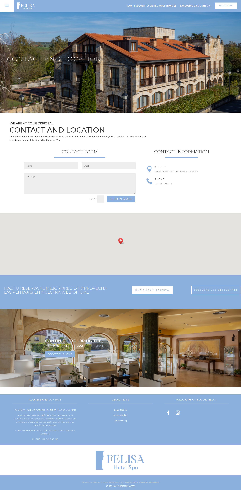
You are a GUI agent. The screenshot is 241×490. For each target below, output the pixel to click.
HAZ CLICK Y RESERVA (152, 290)
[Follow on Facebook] (168, 412)
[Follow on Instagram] (178, 412)
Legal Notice (120, 410)
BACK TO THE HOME (60, 354)
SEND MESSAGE (121, 199)
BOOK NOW (226, 5)
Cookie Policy (120, 420)
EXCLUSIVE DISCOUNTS (194, 5)
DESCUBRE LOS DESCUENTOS (216, 290)
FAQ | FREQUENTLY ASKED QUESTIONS (150, 5)
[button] (121, 241)
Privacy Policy (120, 415)
